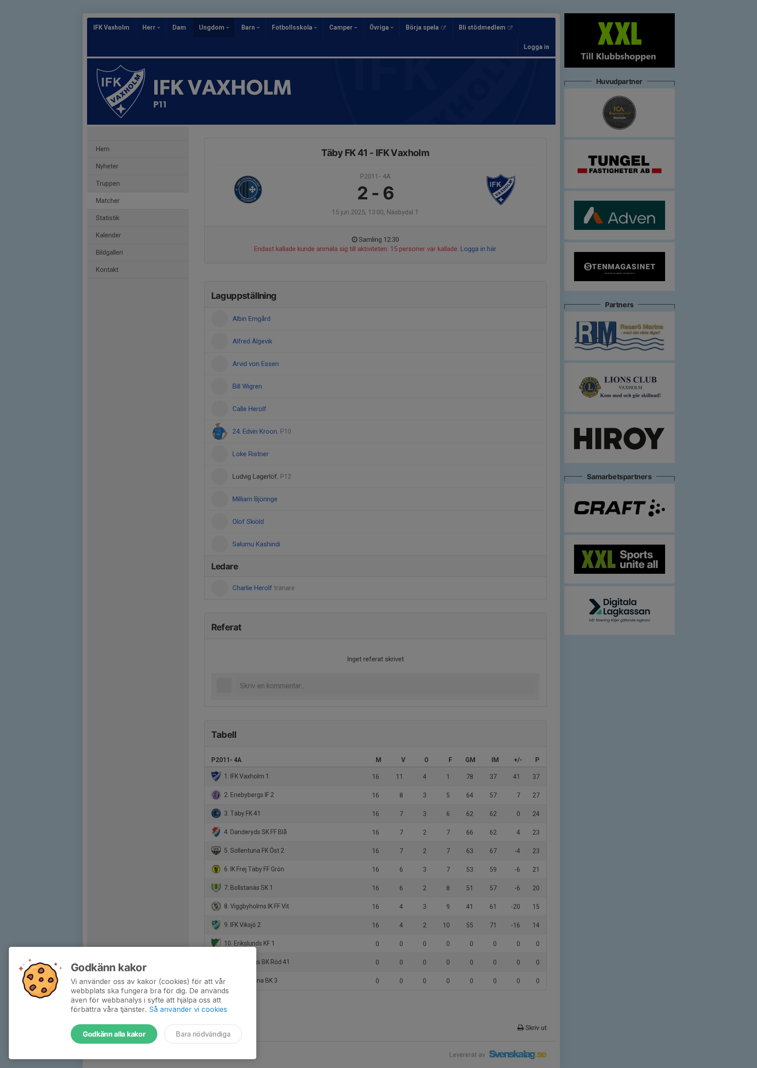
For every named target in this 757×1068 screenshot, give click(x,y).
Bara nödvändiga (203, 1034)
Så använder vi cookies (188, 1009)
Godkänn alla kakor (114, 1034)
